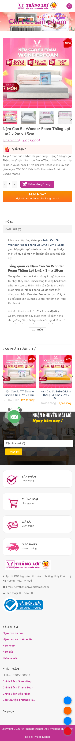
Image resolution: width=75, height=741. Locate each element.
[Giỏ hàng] (69, 6)
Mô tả (9, 221)
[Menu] (5, 6)
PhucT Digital (42, 737)
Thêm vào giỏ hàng (39, 184)
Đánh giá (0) (13, 229)
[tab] (37, 221)
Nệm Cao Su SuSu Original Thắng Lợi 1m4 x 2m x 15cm (55, 395)
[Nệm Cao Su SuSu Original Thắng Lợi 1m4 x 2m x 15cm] (55, 371)
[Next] (66, 73)
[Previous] (8, 73)
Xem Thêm (37, 330)
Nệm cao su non (13, 633)
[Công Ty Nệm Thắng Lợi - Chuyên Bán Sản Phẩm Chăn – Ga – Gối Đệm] (37, 6)
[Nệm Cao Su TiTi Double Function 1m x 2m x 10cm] (19, 371)
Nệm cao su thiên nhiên (18, 639)
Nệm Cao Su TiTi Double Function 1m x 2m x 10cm (19, 393)
